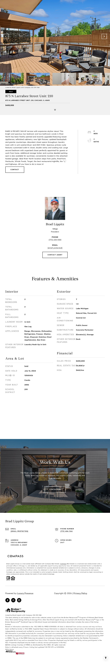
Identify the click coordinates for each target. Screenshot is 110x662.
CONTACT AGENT (55, 255)
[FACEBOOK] (7, 600)
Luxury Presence (25, 593)
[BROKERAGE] (19, 600)
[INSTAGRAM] (13, 600)
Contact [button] (15, 170)
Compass (63, 564)
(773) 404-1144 (66, 531)
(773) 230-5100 (55, 240)
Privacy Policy (80, 593)
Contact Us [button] (55, 489)
